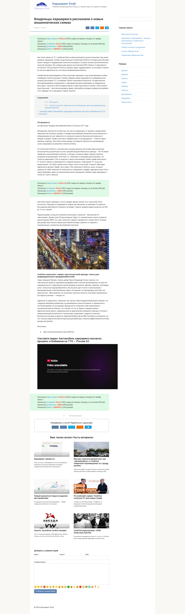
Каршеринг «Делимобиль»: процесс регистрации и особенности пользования (135, 40)
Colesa (124, 82)
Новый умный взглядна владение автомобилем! (51, 497)
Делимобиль (126, 94)
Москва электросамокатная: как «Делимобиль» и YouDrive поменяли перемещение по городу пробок (91, 462)
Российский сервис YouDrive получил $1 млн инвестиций (88, 497)
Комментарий (39, 562)
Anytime (124, 71)
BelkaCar (49, 49)
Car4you (124, 78)
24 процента (53, 102)
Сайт (87, 554)
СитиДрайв (50, 44)
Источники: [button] (41, 326)
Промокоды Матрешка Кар (132, 55)
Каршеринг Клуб (64, 3)
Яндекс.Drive (126, 102)
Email (62, 554)
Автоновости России (129, 34)
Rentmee (124, 86)
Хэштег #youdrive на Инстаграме (50, 530)
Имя (36, 554)
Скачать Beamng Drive (130, 51)
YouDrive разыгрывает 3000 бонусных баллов (87, 531)
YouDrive (43, 27)
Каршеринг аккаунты (44, 459)
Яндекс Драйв (51, 39)
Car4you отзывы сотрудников (133, 47)
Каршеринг (126, 98)
